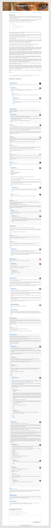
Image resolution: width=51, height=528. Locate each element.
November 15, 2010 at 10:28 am (13, 327)
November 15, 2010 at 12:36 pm (13, 488)
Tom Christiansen (12, 334)
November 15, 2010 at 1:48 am (13, 259)
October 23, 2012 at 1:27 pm (16, 460)
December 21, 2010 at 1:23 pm (13, 501)
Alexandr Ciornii (13, 309)
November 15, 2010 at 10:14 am (13, 318)
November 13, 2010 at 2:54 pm (13, 125)
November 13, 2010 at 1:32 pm (13, 109)
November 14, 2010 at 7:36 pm (13, 226)
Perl (11, 72)
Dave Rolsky (13, 187)
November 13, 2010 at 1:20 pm (13, 83)
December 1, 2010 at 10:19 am (13, 495)
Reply (11, 91)
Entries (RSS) (22, 525)
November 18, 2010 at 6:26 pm (14, 365)
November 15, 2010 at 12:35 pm (14, 194)
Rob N (11, 124)
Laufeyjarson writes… (25, 5)
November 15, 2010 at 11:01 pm (14, 346)
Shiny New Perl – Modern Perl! (37, 12)
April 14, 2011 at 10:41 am (15, 467)
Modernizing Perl (19, 509)
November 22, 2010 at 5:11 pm (16, 98)
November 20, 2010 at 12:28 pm (14, 422)
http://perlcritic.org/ (34, 229)
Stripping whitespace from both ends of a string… (16, 12)
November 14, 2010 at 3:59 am (13, 154)
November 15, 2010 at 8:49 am (14, 249)
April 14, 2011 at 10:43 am (16, 480)
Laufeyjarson (13, 87)
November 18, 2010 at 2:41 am (15, 271)
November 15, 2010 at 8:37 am (15, 216)
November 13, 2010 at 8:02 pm (13, 137)
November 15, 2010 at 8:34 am (14, 88)
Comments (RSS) (28, 525)
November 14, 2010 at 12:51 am (13, 145)
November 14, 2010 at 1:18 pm (13, 162)
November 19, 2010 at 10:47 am (17, 390)
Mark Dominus (12, 258)
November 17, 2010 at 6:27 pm (14, 357)
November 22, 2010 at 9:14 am (15, 93)
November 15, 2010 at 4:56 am (13, 278)
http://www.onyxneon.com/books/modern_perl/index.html (32, 84)
